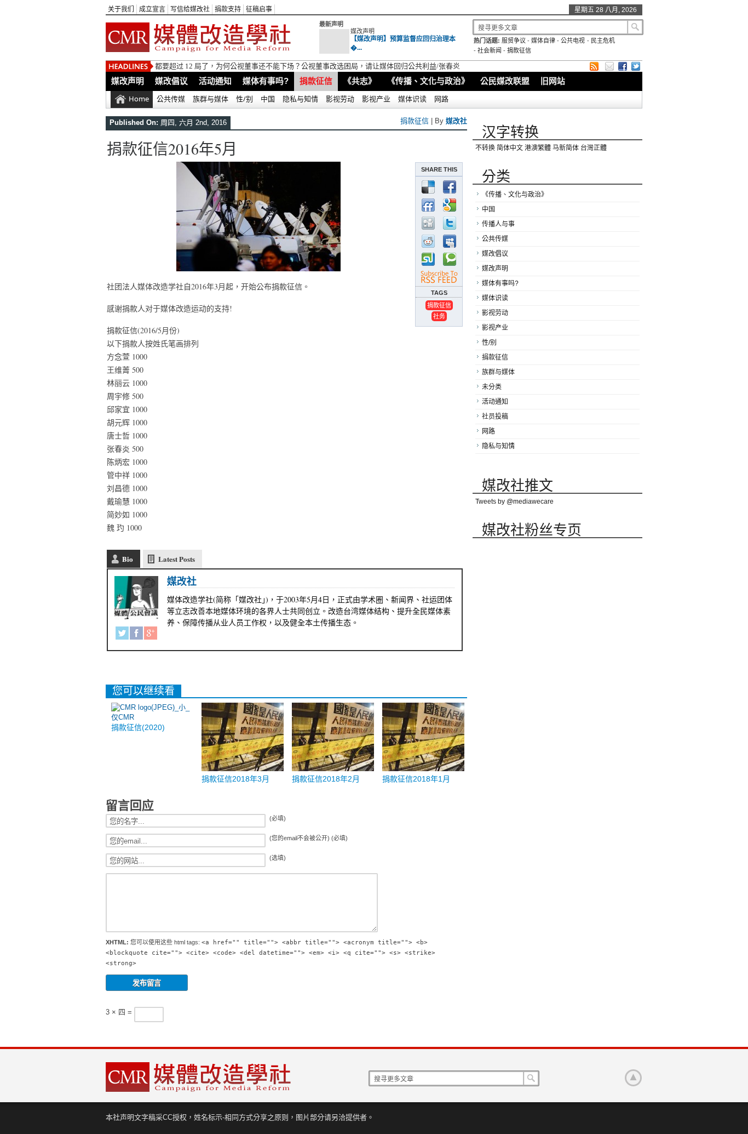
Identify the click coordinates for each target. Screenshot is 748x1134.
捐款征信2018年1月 (416, 778)
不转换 (485, 148)
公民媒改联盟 (505, 81)
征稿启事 (259, 9)
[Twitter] (122, 634)
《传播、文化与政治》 (428, 81)
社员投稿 (495, 416)
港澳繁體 (538, 148)
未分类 (492, 387)
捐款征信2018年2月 (326, 778)
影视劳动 (340, 99)
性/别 (244, 99)
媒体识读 (412, 99)
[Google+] (150, 634)
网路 (441, 99)
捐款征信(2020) (138, 727)
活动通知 (215, 81)
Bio (127, 559)
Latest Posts (176, 559)
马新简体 (566, 148)
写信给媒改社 (190, 9)
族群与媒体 (210, 99)
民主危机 (603, 40)
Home (139, 99)
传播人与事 (498, 224)
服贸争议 (514, 40)
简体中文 (510, 148)
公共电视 (573, 40)
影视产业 (376, 99)
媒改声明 (362, 31)
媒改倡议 (171, 81)
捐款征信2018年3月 (235, 778)
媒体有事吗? (266, 81)
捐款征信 (519, 50)
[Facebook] (136, 634)
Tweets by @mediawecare (514, 501)
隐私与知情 (300, 99)
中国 (268, 99)
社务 (439, 316)
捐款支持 (228, 9)
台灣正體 (593, 148)
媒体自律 (543, 40)
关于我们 (121, 9)
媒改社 (456, 121)
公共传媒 (171, 99)
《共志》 (359, 81)
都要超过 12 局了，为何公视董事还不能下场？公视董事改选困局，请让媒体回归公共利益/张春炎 (307, 66)
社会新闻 (489, 50)
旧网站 (552, 81)
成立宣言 (152, 9)
